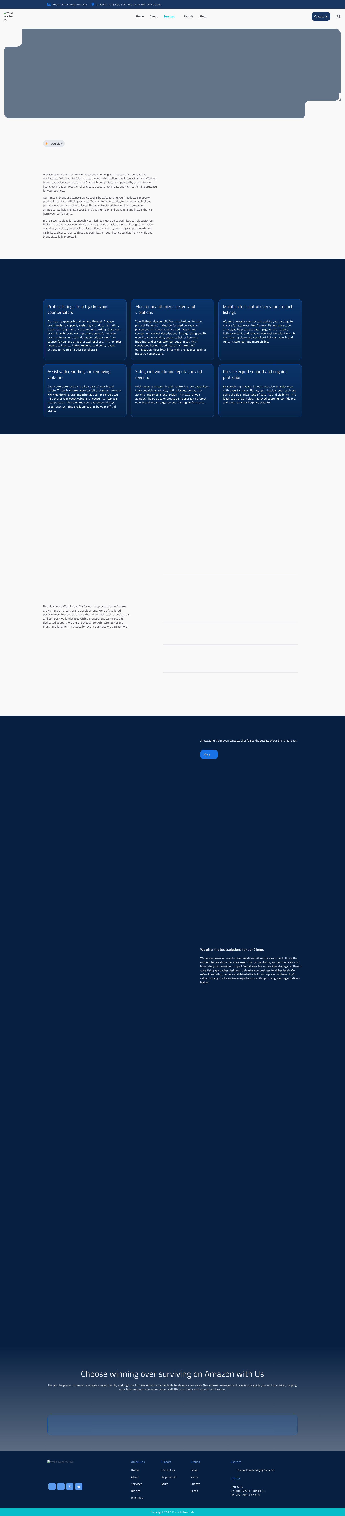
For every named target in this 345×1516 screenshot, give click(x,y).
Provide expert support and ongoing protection (255, 374)
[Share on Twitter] (69, 1486)
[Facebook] (279, 4)
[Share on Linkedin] (61, 1486)
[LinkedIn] (294, 4)
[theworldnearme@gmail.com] (49, 4)
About (154, 16)
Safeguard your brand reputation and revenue (168, 374)
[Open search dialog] (339, 16)
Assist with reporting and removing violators (79, 374)
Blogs (203, 16)
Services (169, 16)
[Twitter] (286, 4)
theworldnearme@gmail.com (70, 4)
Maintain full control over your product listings (257, 309)
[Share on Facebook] (52, 1486)
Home (140, 16)
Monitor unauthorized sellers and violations (165, 309)
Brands (189, 16)
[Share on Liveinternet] (78, 1486)
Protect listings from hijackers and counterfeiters (78, 309)
